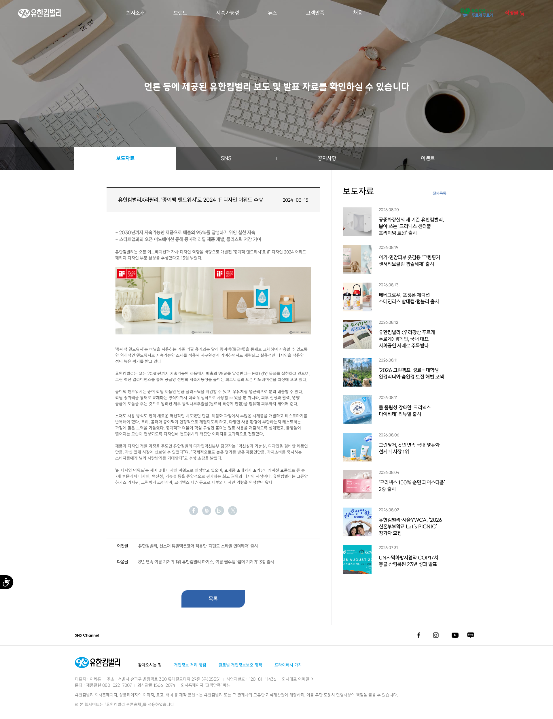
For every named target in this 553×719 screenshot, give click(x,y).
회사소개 (135, 13)
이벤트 (428, 158)
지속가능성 (227, 13)
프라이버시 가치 (288, 665)
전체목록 (439, 193)
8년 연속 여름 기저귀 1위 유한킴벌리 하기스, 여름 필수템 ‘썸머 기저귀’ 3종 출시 (206, 562)
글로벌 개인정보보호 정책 (240, 665)
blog (219, 510)
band (206, 510)
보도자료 (125, 158)
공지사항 (327, 158)
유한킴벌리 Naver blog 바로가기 (470, 635)
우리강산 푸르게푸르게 (476, 13)
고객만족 (315, 13)
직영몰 (511, 13)
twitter (232, 510)
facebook (193, 510)
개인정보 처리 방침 (190, 665)
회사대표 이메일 (296, 679)
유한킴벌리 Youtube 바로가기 (455, 635)
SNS (226, 158)
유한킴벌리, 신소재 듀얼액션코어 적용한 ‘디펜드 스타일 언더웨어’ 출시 (198, 546)
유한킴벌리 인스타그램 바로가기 (435, 635)
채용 (357, 13)
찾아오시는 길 (150, 665)
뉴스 (272, 13)
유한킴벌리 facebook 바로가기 (418, 635)
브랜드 (180, 13)
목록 (213, 599)
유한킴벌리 (39, 13)
